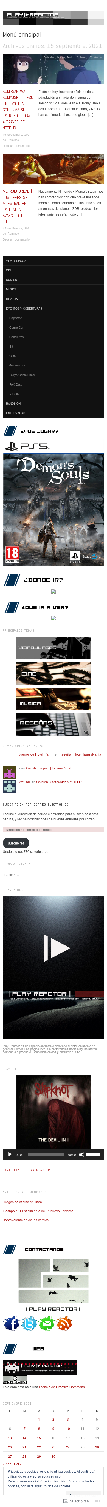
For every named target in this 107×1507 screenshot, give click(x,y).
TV (89, 57)
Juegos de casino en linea (22, 1201)
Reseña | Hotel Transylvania (80, 754)
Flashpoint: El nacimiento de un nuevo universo (38, 1210)
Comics (11, 280)
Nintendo (70, 157)
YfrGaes (25, 782)
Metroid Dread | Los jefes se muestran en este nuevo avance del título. (17, 206)
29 (39, 1456)
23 (53, 1447)
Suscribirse (16, 843)
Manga (61, 57)
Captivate (15, 318)
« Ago (7, 1463)
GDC (12, 355)
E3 (11, 346)
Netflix (71, 57)
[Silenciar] (82, 1154)
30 (53, 1456)
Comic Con (16, 327)
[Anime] (98, 57)
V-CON (14, 394)
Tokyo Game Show (22, 374)
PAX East (15, 384)
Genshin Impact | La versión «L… (50, 768)
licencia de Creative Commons (62, 1386)
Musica (11, 289)
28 (24, 1456)
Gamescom (17, 365)
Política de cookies (57, 1486)
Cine (9, 270)
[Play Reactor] (53, 19)
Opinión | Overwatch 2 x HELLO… (61, 782)
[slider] (94, 1154)
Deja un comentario (16, 145)
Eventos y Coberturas (24, 308)
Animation (49, 57)
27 (10, 1456)
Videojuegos (95, 157)
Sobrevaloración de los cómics (26, 1219)
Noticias (81, 57)
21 (24, 1447)
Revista (12, 299)
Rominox (13, 139)
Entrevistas (15, 413)
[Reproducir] (10, 1154)
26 (97, 1447)
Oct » (18, 1463)
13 (10, 1437)
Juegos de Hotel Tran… (36, 754)
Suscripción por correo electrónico (36, 804)
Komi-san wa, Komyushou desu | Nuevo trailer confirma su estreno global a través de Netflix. (18, 110)
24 (68, 1447)
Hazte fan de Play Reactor (26, 1170)
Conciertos (16, 337)
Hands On (13, 403)
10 (68, 1428)
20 (10, 1447)
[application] (53, 1154)
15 (39, 1437)
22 (39, 1447)
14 (24, 1437)
